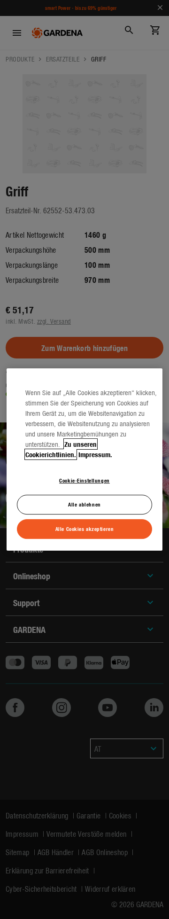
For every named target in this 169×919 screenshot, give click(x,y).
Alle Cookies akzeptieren (84, 528)
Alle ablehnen (84, 504)
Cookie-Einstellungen (84, 480)
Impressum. (95, 454)
